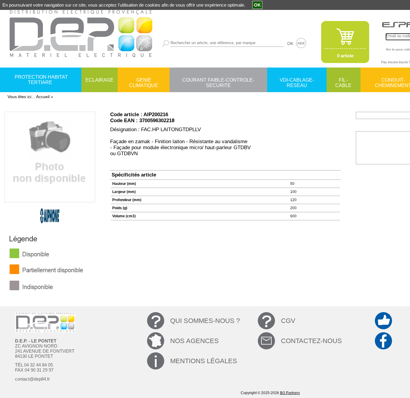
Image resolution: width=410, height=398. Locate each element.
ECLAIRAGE (99, 80)
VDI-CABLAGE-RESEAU (297, 80)
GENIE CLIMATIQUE (143, 80)
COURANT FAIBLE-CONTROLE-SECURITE (218, 80)
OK (290, 43)
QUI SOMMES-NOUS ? (205, 320)
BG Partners (290, 393)
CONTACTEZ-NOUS (311, 341)
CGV (288, 320)
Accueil (43, 96)
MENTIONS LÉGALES (203, 361)
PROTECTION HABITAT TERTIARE (41, 79)
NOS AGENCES (194, 341)
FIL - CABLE (343, 80)
